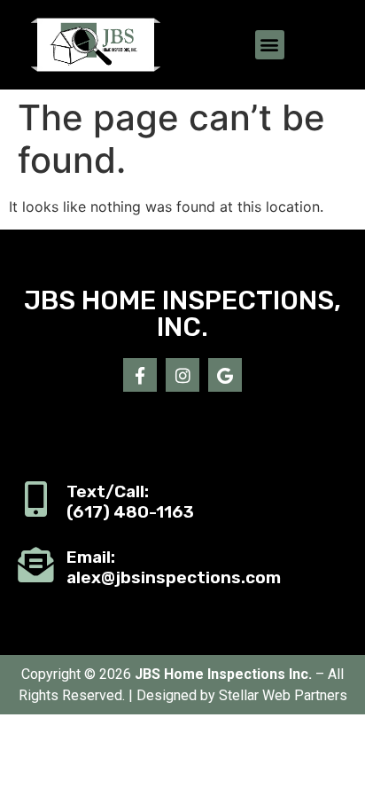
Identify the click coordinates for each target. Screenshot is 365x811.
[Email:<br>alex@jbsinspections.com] (35, 564)
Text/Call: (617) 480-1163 (130, 501)
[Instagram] (182, 375)
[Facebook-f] (140, 375)
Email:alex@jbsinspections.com (173, 567)
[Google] (225, 375)
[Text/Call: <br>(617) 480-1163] (35, 499)
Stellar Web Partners (283, 695)
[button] (269, 44)
